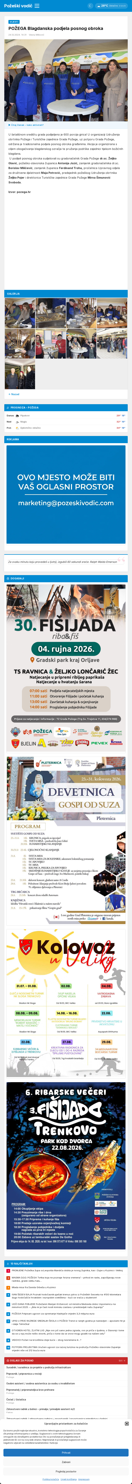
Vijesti (14, 22)
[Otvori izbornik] (37, 6)
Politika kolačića (51, 1479)
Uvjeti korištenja (69, 1479)
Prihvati (66, 1452)
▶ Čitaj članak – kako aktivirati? (26, 125)
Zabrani (66, 1462)
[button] (127, 1423)
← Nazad (13, 394)
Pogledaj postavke (66, 1471)
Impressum (84, 1479)
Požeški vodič (18, 5)
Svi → (122, 1360)
